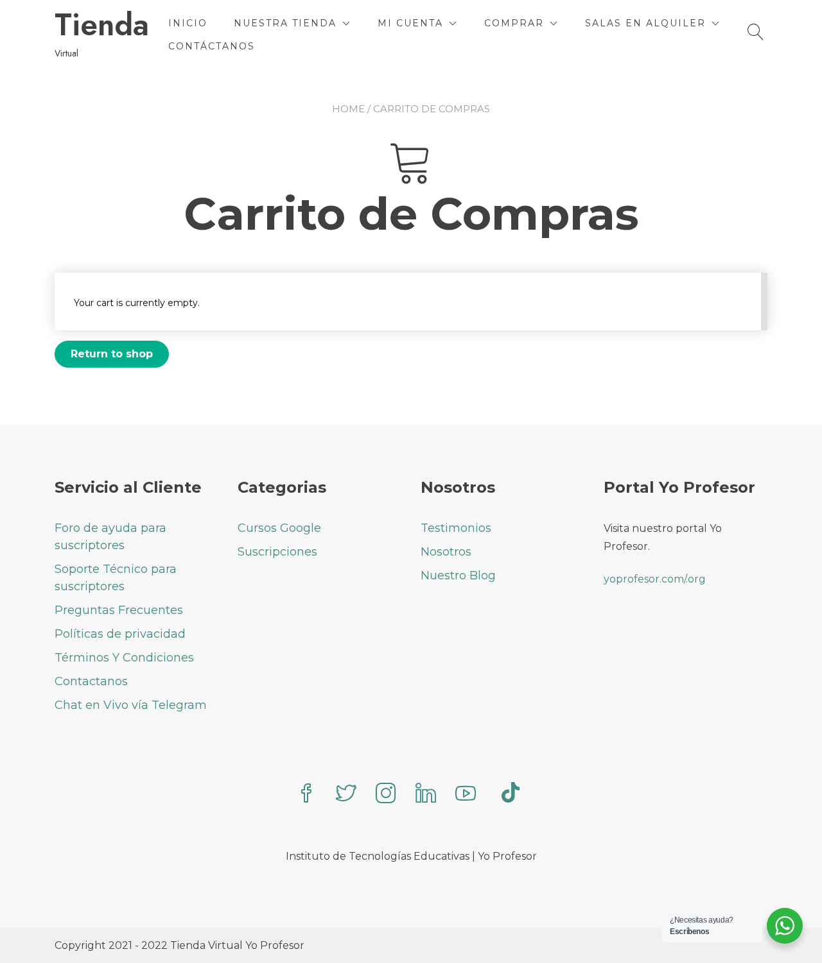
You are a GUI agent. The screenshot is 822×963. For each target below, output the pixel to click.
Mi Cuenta (410, 23)
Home (348, 109)
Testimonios (456, 528)
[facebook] (306, 794)
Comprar (514, 23)
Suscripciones (277, 552)
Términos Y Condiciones (124, 658)
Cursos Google (279, 528)
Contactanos (91, 681)
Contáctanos (211, 46)
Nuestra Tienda (285, 23)
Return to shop (112, 354)
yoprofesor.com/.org (655, 579)
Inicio (187, 23)
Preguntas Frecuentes (119, 610)
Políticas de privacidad (120, 634)
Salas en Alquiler (645, 23)
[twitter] (346, 794)
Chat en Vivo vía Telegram (131, 705)
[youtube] (465, 794)
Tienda (102, 25)
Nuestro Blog (458, 575)
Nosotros (446, 552)
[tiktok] (510, 794)
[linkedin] (425, 794)
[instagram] (386, 794)
